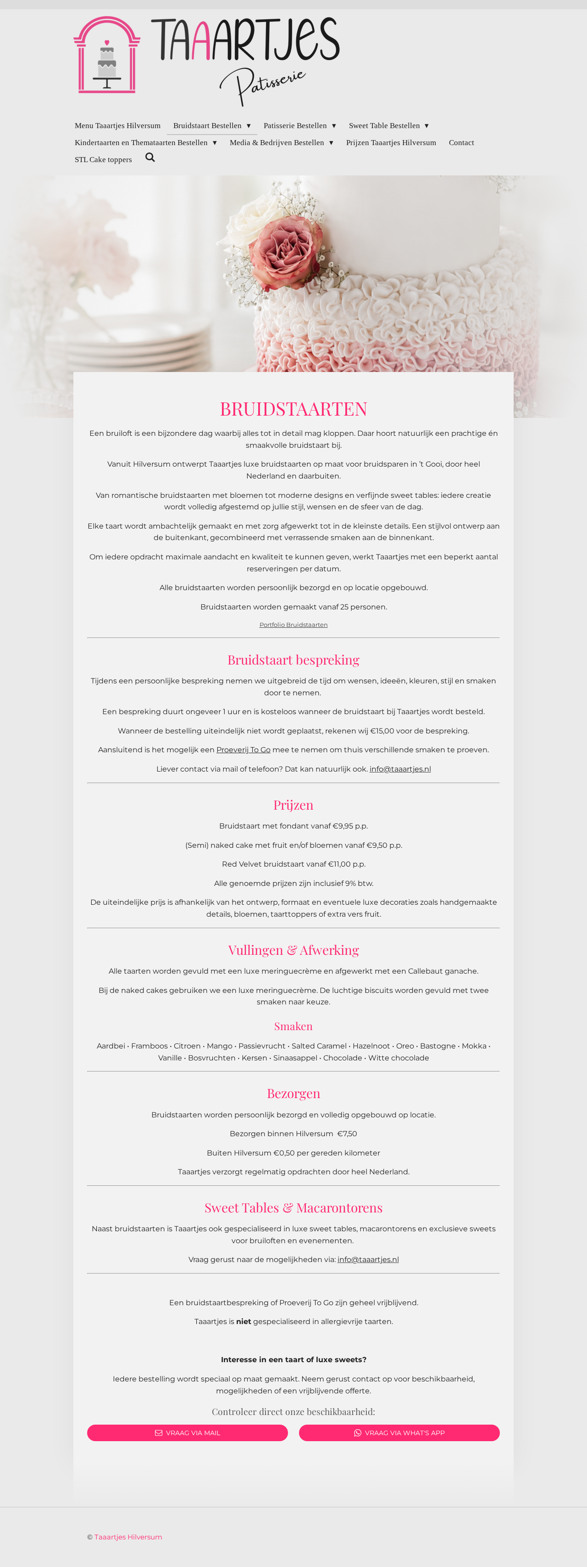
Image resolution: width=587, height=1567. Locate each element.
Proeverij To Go (243, 749)
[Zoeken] (150, 158)
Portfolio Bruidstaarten (294, 624)
